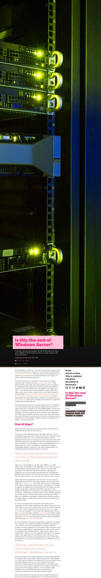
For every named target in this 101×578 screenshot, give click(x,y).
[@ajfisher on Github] (66, 387)
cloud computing (71, 411)
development (70, 413)
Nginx (17, 509)
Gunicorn (51, 509)
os (74, 415)
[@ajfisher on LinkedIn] (83, 387)
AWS (20, 410)
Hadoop (36, 518)
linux (82, 413)
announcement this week (23, 374)
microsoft (79, 415)
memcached (43, 513)
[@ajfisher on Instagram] (70, 387)
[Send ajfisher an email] (73, 387)
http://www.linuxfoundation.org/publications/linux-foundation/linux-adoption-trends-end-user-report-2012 (37, 395)
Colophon (70, 379)
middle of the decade (45, 383)
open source (81, 411)
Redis (31, 518)
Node (17, 511)
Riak (27, 518)
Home (68, 370)
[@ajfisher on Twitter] (76, 387)
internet (77, 413)
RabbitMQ (26, 517)
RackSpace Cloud (28, 483)
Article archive (72, 373)
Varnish (20, 513)
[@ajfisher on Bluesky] (80, 387)
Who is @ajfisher (73, 376)
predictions (69, 415)
